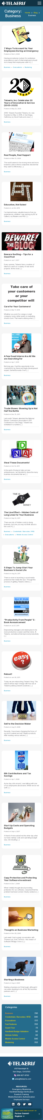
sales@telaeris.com (23, 1079)
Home (27, 12)
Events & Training (21, 1094)
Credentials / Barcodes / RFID (23, 531)
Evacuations (17, 67)
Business (7, 67)
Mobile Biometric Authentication (21, 1097)
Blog (35, 12)
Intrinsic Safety (21, 1035)
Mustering (28, 67)
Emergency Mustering (21, 1089)
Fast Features (21, 1024)
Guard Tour (21, 1028)
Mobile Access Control (25, 534)
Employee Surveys (21, 1099)
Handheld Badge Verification (21, 1092)
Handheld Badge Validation (21, 1031)
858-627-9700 (22, 1075)
